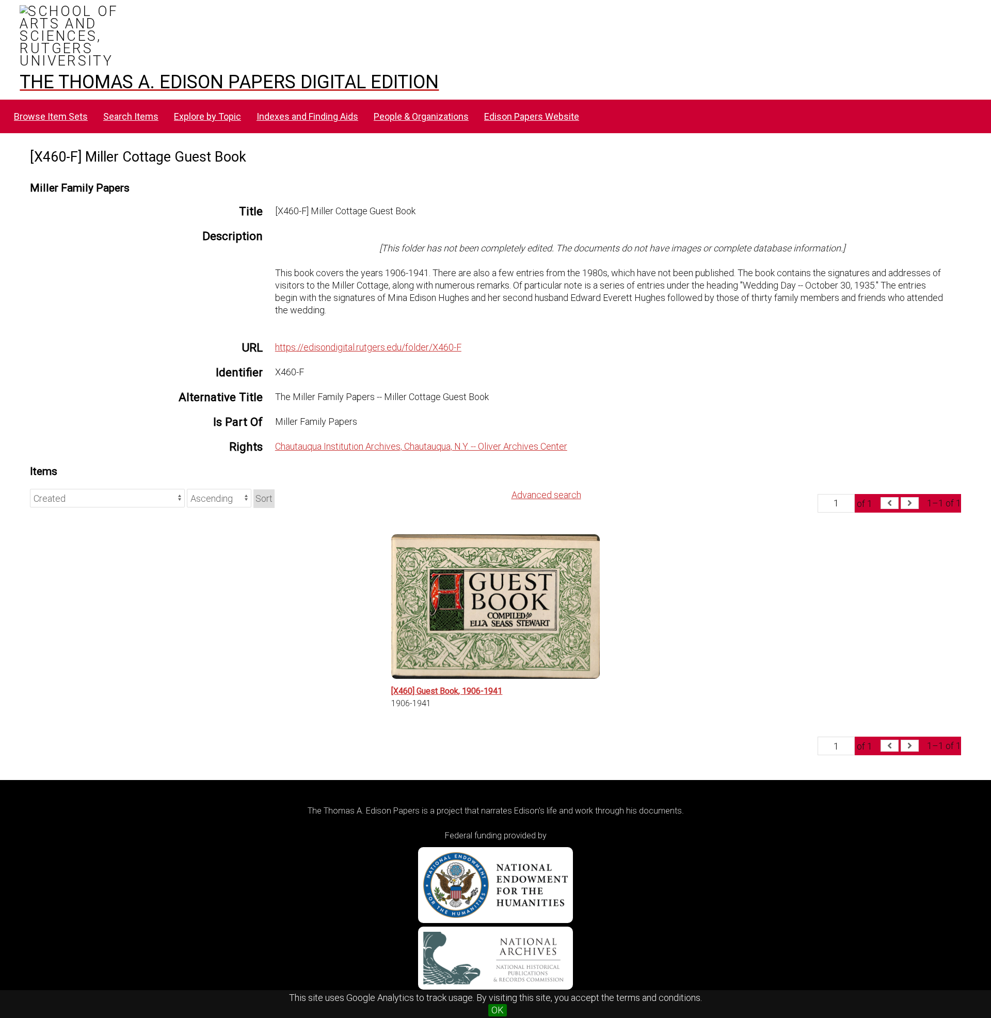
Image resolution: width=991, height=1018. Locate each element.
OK (497, 1010)
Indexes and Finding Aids (307, 116)
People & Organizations (421, 116)
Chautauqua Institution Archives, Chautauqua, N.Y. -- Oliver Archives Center (421, 446)
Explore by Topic (207, 116)
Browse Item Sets (51, 116)
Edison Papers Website (531, 116)
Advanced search (546, 494)
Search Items (130, 116)
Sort (264, 498)
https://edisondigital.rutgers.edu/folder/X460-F (368, 347)
